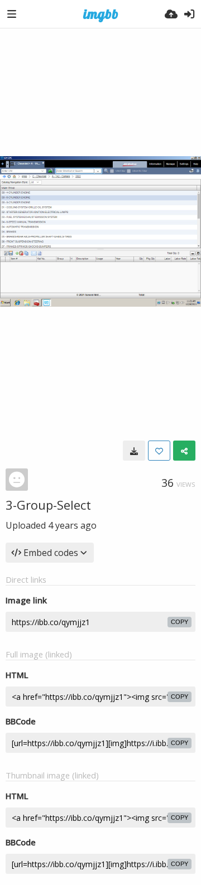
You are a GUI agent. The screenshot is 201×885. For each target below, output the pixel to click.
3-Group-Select (48, 504)
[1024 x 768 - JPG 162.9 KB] (134, 451)
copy (179, 621)
